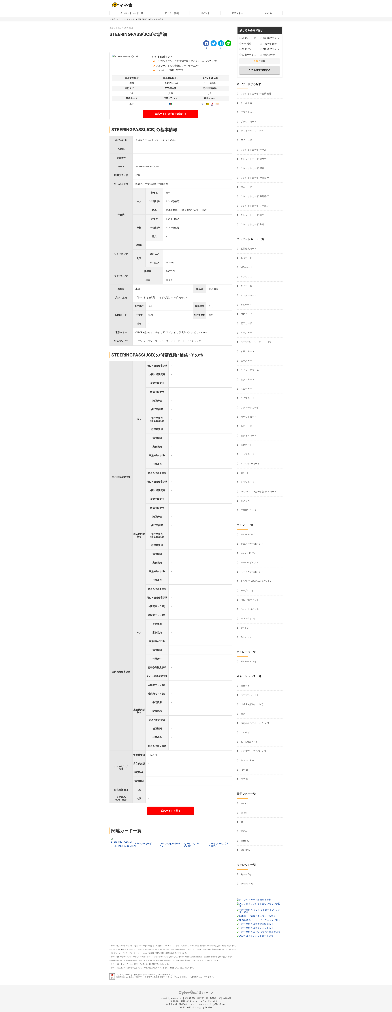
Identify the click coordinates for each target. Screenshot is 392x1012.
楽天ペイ (245, 685)
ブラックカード (248, 121)
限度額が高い (270, 54)
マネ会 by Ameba (125, 949)
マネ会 (112, 19)
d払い (243, 713)
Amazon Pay (247, 760)
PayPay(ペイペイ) (249, 695)
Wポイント (248, 49)
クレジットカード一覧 (131, 13)
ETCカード (246, 140)
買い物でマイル (271, 38)
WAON (243, 831)
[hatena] (221, 43)
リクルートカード (249, 407)
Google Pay (246, 883)
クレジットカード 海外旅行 (254, 196)
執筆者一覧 (215, 998)
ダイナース (246, 285)
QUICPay (245, 850)
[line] (228, 43)
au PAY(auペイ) (248, 741)
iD (241, 822)
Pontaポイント (248, 618)
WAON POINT (247, 534)
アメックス (246, 276)
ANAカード (246, 314)
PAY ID (244, 779)
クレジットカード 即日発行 (254, 177)
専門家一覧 (202, 998)
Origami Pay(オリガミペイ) (254, 723)
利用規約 (174, 1001)
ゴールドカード (248, 102)
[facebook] (206, 43)
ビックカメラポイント (252, 571)
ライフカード (247, 398)
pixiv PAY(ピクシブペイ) (253, 751)
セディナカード (248, 435)
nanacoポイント (249, 553)
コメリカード (247, 500)
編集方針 (227, 998)
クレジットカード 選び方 (253, 158)
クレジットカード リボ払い (254, 205)
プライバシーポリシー (211, 1001)
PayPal (244, 769)
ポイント (205, 13)
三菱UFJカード (248, 510)
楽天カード (246, 323)
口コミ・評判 (172, 13)
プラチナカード (248, 112)
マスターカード (248, 295)
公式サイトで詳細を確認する (171, 113)
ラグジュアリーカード (252, 370)
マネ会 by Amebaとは (172, 998)
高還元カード (249, 38)
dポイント (245, 627)
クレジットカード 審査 (252, 168)
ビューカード (247, 388)
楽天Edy (244, 840)
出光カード (246, 426)
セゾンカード (247, 379)
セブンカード (247, 482)
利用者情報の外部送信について (181, 1004)
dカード (244, 472)
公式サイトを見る (171, 810)
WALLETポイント (249, 562)
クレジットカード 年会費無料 (255, 93)
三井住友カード (248, 248)
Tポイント (245, 637)
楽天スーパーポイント (252, 543)
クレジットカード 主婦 (252, 224)
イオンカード (247, 332)
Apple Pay (245, 874)
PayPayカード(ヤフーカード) (255, 342)
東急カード (246, 444)
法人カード (246, 187)
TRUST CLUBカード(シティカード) (258, 491)
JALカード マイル (249, 661)
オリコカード (247, 351)
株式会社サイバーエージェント (168, 977)
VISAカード (246, 267)
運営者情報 (190, 998)
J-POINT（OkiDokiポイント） (256, 581)
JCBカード (246, 257)
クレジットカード (127, 19)
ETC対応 (246, 43)
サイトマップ (204, 1004)
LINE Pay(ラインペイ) (251, 704)
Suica (243, 812)
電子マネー (237, 13)
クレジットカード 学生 (252, 215)
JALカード (245, 304)
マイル (268, 13)
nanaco (244, 803)
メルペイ (245, 732)
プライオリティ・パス (252, 130)
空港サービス (249, 54)
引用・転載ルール (189, 1001)
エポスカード (247, 360)
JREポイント (247, 590)
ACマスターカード (250, 463)
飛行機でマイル (271, 49)
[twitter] (214, 43)
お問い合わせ (219, 1004)
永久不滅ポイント (249, 599)
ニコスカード (247, 454)
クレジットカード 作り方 (253, 149)
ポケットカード (248, 416)
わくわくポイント (249, 609)
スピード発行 (270, 43)
